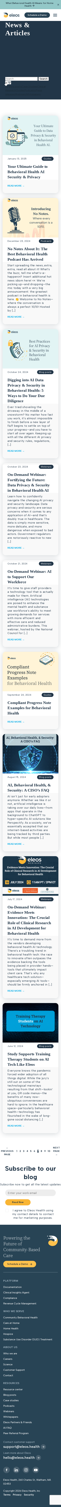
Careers (7, 1358)
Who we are (10, 1353)
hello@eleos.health (19, 1457)
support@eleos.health (21, 1446)
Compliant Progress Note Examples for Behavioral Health (29, 707)
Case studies (11, 1400)
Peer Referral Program (16, 1433)
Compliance (10, 1298)
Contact (8, 1375)
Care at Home (11, 1323)
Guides (20, 90)
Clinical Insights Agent (16, 1292)
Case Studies (29, 86)
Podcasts (30, 90)
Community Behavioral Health (20, 1317)
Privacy (17, 1494)
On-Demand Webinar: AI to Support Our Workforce (29, 576)
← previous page (7, 1151)
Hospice (8, 1333)
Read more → (16, 186)
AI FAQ (7, 1427)
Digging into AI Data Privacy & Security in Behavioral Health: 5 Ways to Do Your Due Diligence (26, 390)
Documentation (12, 1287)
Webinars (20, 94)
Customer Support (14, 1369)
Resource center (13, 1389)
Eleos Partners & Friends (17, 1422)
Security (29, 1494)
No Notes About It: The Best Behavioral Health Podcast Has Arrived (27, 254)
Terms (6, 1494)
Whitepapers (33, 94)
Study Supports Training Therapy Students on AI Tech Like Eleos (28, 1059)
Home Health (10, 1328)
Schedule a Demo (17, 1264)
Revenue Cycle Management (19, 1303)
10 (49, 1151)
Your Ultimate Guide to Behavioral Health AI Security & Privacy (27, 171)
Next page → (56, 1151)
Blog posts (15, 86)
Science (8, 1364)
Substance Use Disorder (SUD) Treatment (27, 1339)
